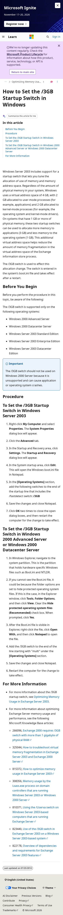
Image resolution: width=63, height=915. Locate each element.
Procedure (11, 133)
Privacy (23, 900)
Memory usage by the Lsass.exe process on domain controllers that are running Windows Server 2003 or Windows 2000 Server (34, 790)
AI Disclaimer (10, 895)
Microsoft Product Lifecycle (25, 54)
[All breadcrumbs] (6, 82)
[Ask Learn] (51, 82)
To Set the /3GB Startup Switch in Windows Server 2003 (29, 139)
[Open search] (47, 37)
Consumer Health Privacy (17, 905)
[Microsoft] (31, 37)
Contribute (9, 900)
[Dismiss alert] (57, 5)
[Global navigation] (3, 37)
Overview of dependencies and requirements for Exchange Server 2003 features (34, 850)
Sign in (56, 36)
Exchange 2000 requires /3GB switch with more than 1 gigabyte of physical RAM (36, 735)
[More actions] (57, 82)
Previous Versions (31, 895)
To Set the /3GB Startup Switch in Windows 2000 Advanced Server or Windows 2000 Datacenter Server (32, 148)
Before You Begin (15, 129)
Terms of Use (44, 905)
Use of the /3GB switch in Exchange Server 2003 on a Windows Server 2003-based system (35, 833)
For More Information (17, 155)
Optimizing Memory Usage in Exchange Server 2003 (27, 81)
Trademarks (9, 910)
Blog (48, 895)
